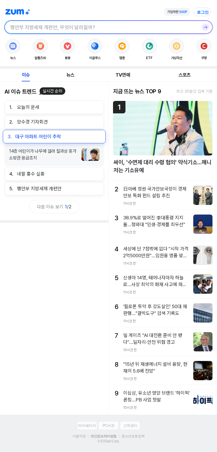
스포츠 (185, 75)
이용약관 (79, 436)
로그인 (203, 12)
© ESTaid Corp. (108, 441)
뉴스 (70, 75)
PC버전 (108, 425)
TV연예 (123, 75)
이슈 (26, 75)
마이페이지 (87, 425)
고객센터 (130, 425)
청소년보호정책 (132, 436)
